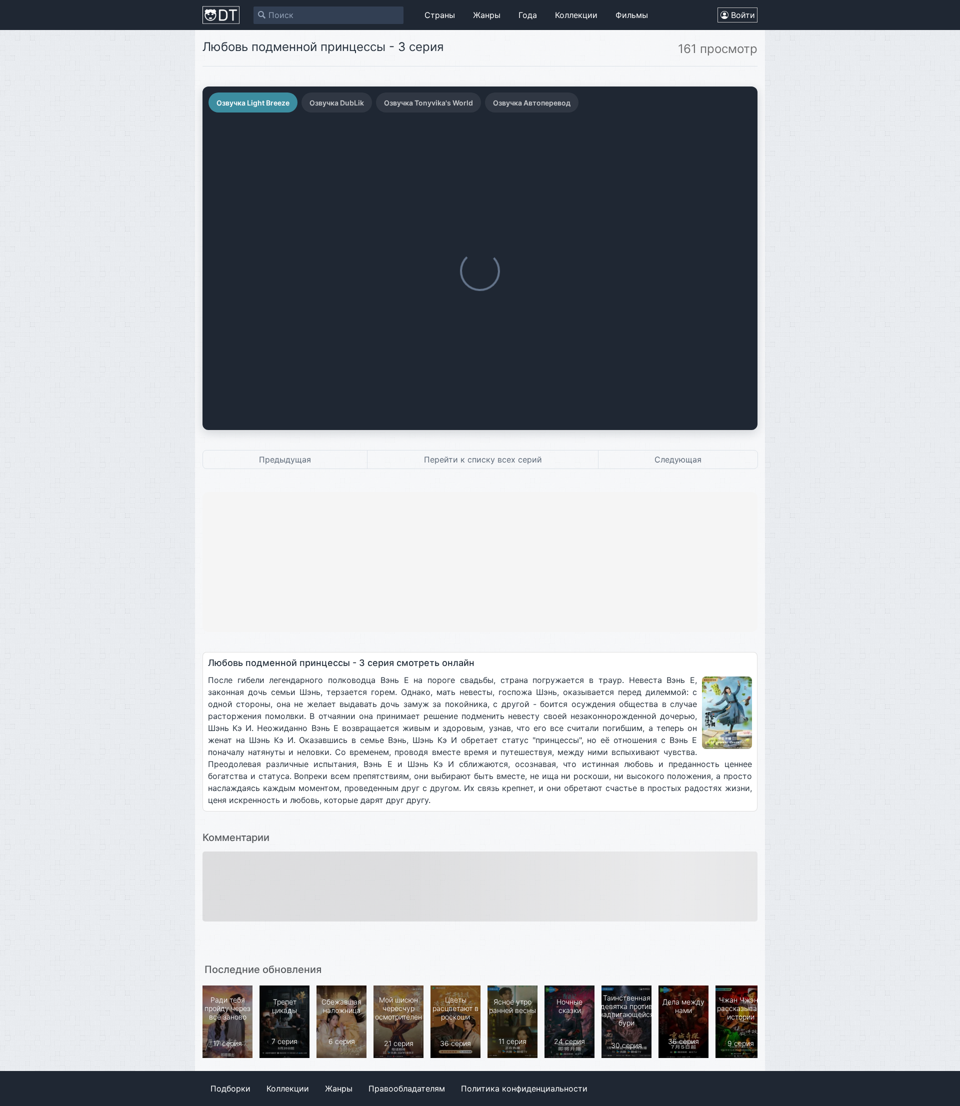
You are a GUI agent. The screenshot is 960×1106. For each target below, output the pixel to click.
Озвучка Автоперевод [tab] (531, 102)
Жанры (486, 15)
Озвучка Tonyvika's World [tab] (428, 102)
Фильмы (632, 15)
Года (527, 15)
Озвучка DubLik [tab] (337, 102)
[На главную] (221, 15)
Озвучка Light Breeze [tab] (253, 102)
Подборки (230, 1089)
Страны (439, 15)
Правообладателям (406, 1089)
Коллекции (576, 15)
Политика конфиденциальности (524, 1089)
